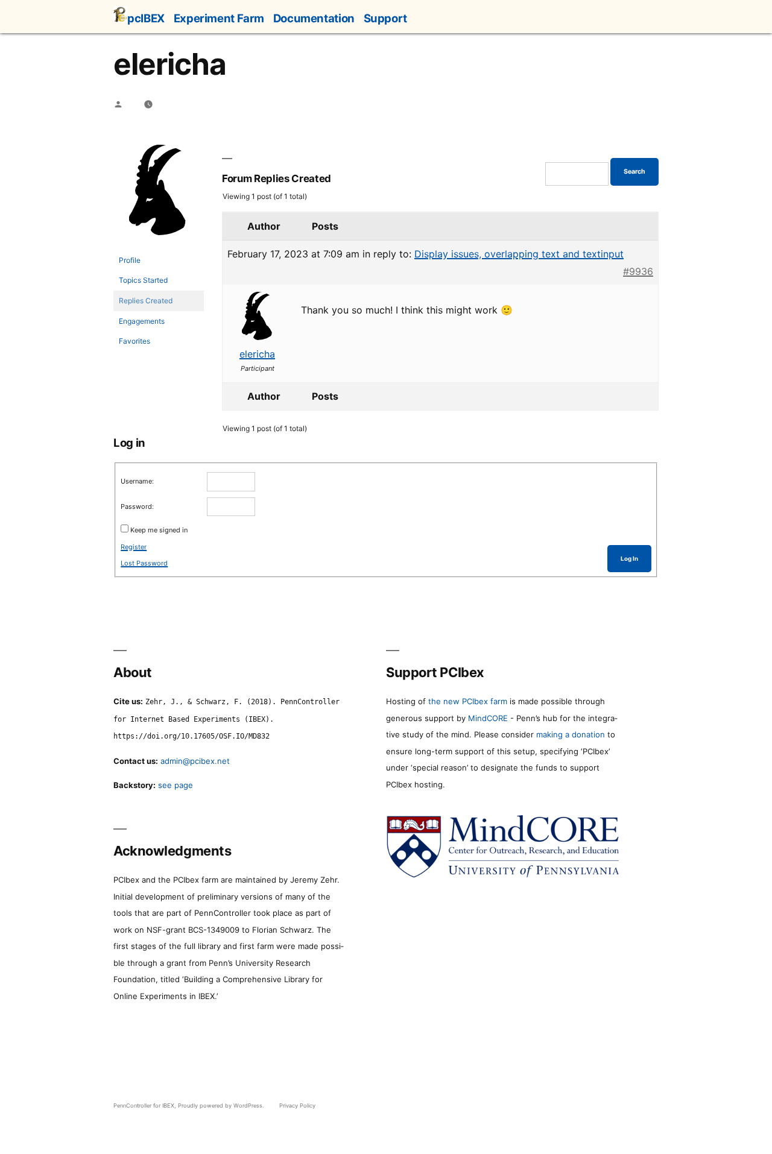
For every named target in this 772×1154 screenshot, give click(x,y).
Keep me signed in (159, 530)
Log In (629, 558)
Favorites (134, 340)
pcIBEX (146, 18)
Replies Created (145, 300)
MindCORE (488, 718)
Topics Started (143, 280)
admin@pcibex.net (195, 761)
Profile (130, 260)
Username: (137, 481)
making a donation (570, 734)
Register (134, 547)
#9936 (638, 271)
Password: (137, 506)
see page (175, 785)
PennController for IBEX (143, 1105)
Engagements (142, 321)
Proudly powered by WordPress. (222, 1105)
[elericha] (158, 244)
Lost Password (144, 563)
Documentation (314, 18)
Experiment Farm (219, 18)
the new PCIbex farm (467, 701)
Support (385, 18)
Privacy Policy (297, 1105)
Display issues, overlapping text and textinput (519, 254)
